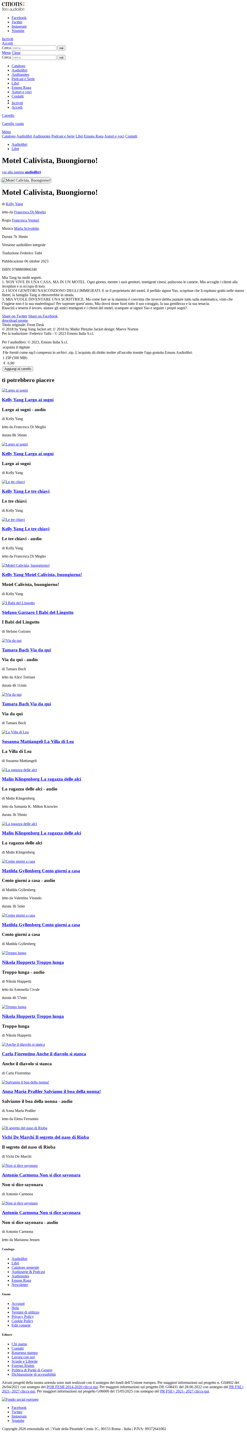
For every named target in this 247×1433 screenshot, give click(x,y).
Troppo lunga (33, 962)
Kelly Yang (14, 204)
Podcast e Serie (23, 79)
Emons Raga (21, 87)
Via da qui (26, 649)
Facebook (19, 18)
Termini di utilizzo (25, 1312)
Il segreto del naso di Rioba (45, 1137)
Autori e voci (22, 92)
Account (18, 1304)
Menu (6, 53)
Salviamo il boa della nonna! (51, 1091)
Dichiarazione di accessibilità (34, 1374)
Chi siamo (19, 1344)
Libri (15, 83)
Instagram (19, 26)
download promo (15, 320)
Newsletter (20, 1285)
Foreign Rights (23, 1366)
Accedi (7, 43)
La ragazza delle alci (41, 779)
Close (16, 53)
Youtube (18, 31)
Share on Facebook (43, 316)
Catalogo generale (25, 1267)
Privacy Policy (23, 1317)
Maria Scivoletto (26, 228)
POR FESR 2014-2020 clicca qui (72, 1387)
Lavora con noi (23, 1357)
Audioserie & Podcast (28, 1272)
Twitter (17, 22)
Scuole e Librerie (25, 1361)
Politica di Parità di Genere (32, 1370)
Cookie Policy (22, 1321)
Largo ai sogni (28, 399)
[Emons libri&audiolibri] (13, 9)
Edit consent (21, 1325)
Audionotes (20, 74)
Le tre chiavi (25, 491)
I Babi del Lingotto (38, 612)
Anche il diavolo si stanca (44, 1053)
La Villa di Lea (38, 741)
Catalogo (18, 66)
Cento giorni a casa (41, 870)
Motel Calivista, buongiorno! (42, 574)
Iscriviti (7, 39)
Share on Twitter (14, 316)
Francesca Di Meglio (30, 212)
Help (15, 1308)
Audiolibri (19, 70)
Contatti (18, 96)
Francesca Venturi (25, 220)
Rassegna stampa (25, 1353)
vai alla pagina (21, 172)
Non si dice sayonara (41, 1174)
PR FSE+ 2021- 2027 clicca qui (184, 1391)
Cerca (6, 48)
